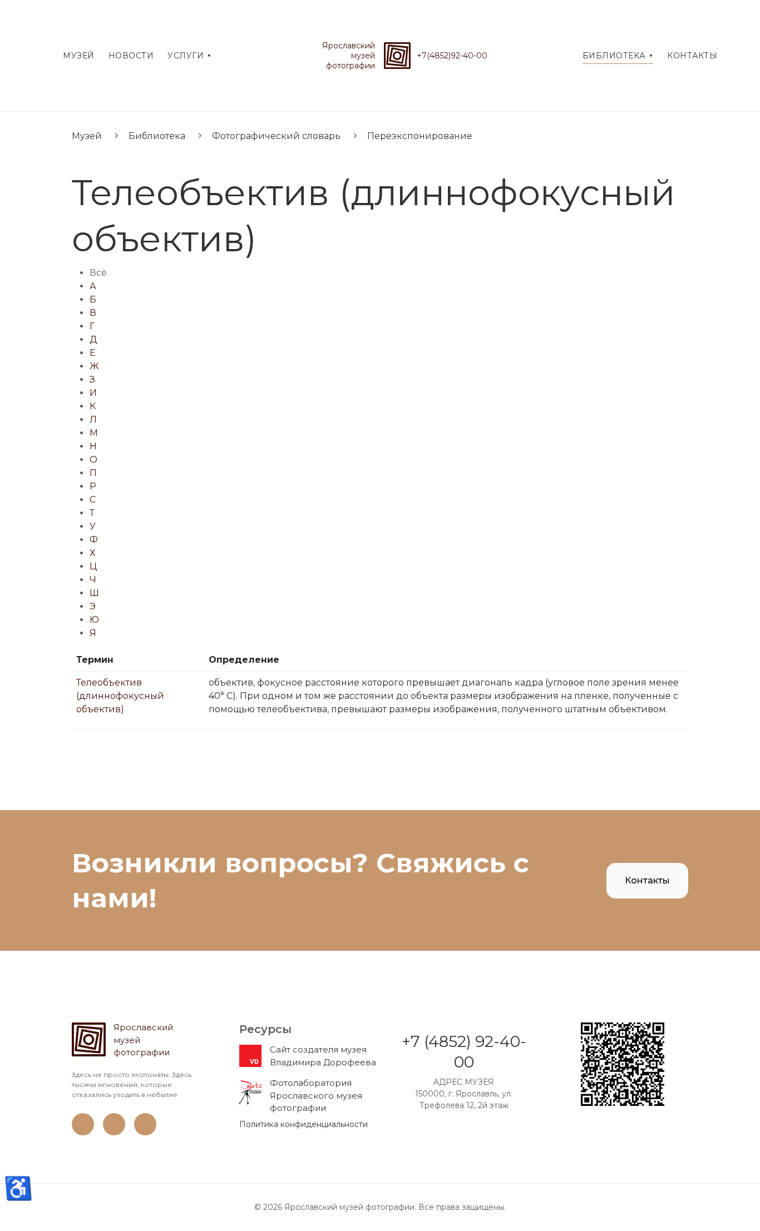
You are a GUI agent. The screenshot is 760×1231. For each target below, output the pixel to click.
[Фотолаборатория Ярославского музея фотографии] (250, 1093)
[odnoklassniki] (114, 1133)
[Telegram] (145, 1133)
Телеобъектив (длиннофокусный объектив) (120, 695)
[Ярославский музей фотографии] (397, 55)
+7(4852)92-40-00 (452, 56)
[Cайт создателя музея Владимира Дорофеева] (250, 1055)
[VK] (83, 1133)
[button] (189, 55)
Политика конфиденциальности (303, 1124)
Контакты (647, 880)
